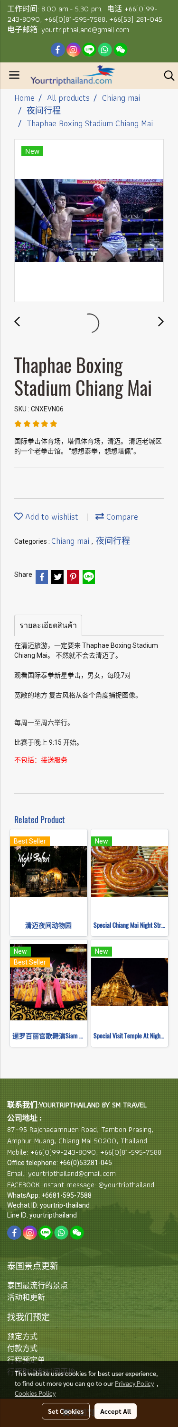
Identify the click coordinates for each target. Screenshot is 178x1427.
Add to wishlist (50, 516)
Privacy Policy (134, 1383)
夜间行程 (113, 541)
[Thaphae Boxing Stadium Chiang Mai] (89, 221)
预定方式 (22, 1336)
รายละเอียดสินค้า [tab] (48, 625)
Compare (121, 516)
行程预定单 (26, 1360)
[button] (166, 75)
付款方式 (22, 1348)
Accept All (115, 1411)
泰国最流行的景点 (37, 1285)
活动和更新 (26, 1297)
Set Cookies (66, 1411)
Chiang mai (71, 541)
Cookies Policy (35, 1393)
